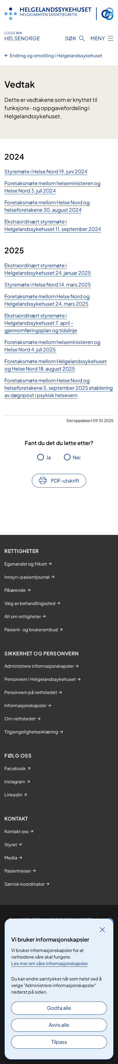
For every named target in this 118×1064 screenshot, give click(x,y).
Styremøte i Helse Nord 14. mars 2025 (47, 284)
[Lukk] (102, 929)
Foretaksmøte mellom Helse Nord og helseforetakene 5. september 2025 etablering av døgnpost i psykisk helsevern (58, 387)
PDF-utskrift (65, 480)
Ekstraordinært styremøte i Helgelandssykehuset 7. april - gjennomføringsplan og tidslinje (40, 322)
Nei (76, 457)
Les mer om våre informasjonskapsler (49, 963)
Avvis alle (59, 1025)
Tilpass (59, 1042)
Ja (48, 457)
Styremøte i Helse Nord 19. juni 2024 (45, 171)
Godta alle (59, 1008)
